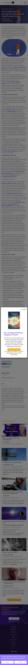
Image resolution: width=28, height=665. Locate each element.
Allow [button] (20, 662)
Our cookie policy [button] (21, 658)
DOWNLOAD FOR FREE (14, 349)
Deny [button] (7, 662)
